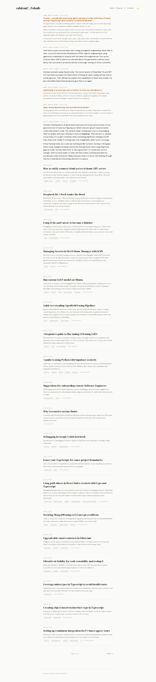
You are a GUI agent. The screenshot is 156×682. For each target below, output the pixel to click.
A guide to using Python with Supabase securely (70, 359)
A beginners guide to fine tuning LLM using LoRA (70, 334)
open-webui (68, 292)
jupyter (54, 447)
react (61, 372)
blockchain (64, 548)
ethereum (47, 548)
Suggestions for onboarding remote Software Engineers (74, 385)
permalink (63, 15)
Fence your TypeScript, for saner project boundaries (73, 460)
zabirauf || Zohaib (28, 8)
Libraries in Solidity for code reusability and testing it (73, 561)
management (48, 398)
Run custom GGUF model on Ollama (63, 279)
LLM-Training (48, 210)
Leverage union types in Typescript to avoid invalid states (75, 584)
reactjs (67, 372)
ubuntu (73, 525)
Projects (119, 8)
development (53, 238)
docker (57, 181)
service (54, 372)
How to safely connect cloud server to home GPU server (74, 168)
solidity (55, 548)
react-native (58, 502)
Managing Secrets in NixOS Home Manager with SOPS (73, 251)
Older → (110, 654)
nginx (46, 525)
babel (67, 502)
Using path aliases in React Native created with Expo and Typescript (74, 484)
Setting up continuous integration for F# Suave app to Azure (76, 630)
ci (81, 641)
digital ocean (48, 181)
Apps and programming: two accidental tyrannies (66, 107)
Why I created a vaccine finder (60, 411)
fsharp (65, 641)
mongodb (53, 525)
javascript (57, 618)
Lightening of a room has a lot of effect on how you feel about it (72, 90)
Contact (130, 8)
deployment (74, 641)
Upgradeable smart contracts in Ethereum (67, 538)
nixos (46, 266)
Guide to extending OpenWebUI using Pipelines (69, 305)
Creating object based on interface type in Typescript (73, 607)
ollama (46, 292)
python (75, 372)
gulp (55, 470)
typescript (47, 470)
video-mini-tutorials (89, 502)
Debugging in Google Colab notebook (64, 436)
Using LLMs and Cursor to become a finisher (68, 222)
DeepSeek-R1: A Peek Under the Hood (64, 194)
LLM (56, 210)
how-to (65, 181)
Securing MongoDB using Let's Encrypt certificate (71, 514)
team (57, 398)
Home (112, 8)
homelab (73, 181)
